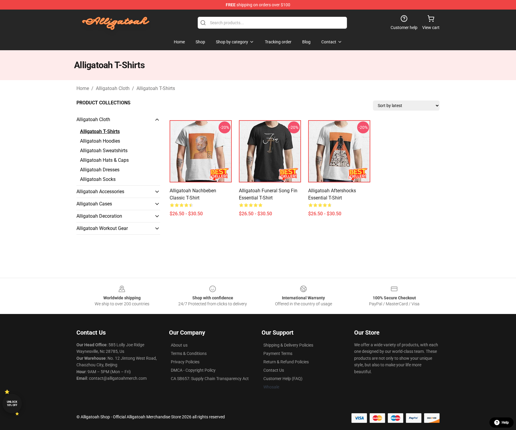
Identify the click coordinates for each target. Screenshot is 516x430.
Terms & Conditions (189, 353)
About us (179, 345)
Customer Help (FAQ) (282, 378)
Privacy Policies (185, 361)
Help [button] (505, 422)
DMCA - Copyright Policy (193, 370)
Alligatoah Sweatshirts (104, 150)
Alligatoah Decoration (99, 216)
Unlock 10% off (12, 403)
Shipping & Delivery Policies (288, 345)
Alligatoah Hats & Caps (104, 160)
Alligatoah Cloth (113, 88)
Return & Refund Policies (286, 361)
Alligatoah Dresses (99, 170)
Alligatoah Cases (94, 204)
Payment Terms (277, 353)
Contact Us (273, 370)
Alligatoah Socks (98, 179)
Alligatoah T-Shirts (155, 88)
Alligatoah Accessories (100, 191)
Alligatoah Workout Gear (102, 228)
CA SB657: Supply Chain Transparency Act (210, 378)
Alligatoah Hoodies (100, 141)
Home (82, 88)
